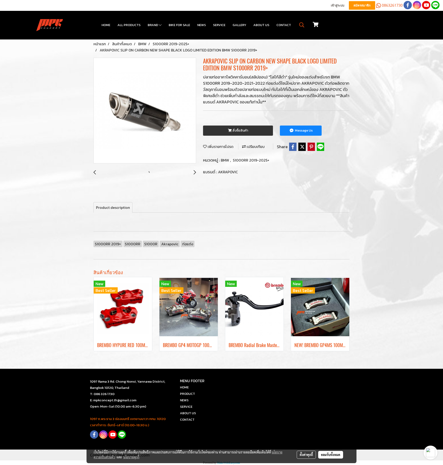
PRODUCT (187, 393)
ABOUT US (261, 25)
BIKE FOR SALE (179, 25)
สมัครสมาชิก (362, 5)
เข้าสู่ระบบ (337, 5)
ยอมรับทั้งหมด (330, 455)
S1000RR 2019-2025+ (251, 160)
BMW (225, 160)
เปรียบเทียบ (255, 146)
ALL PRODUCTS (129, 25)
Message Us (303, 130)
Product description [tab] (113, 207)
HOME (106, 25)
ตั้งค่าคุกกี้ (306, 455)
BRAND (153, 25)
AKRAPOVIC (228, 172)
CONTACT (283, 25)
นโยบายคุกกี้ (131, 457)
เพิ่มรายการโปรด (220, 146)
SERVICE (219, 25)
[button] (302, 25)
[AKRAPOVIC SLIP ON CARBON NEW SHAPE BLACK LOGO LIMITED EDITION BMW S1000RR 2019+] (145, 111)
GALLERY (239, 25)
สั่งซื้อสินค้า (240, 130)
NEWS (201, 25)
